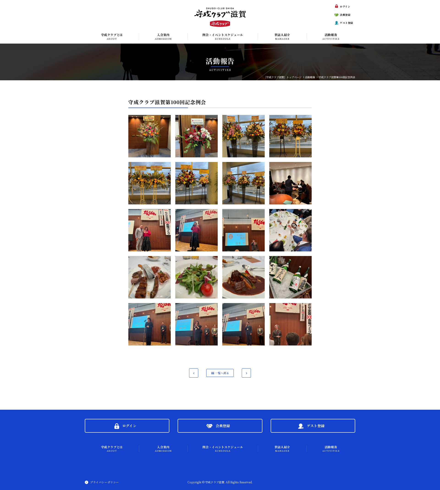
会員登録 (345, 15)
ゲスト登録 (346, 23)
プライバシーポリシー (104, 482)
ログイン (345, 6)
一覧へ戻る (222, 373)
